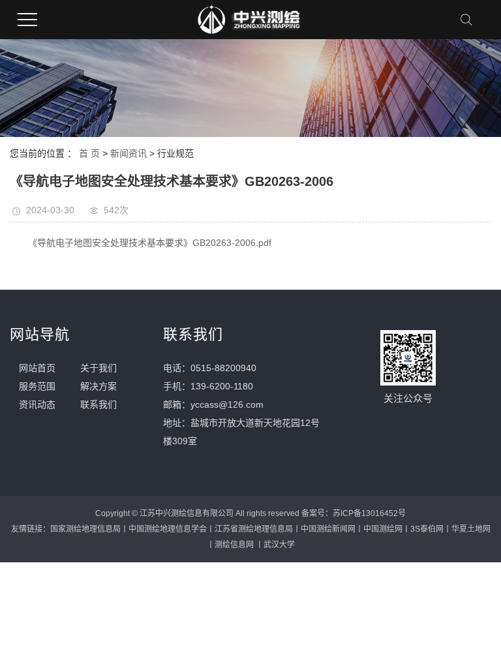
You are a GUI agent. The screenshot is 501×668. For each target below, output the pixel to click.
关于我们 (98, 368)
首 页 (89, 153)
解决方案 (98, 386)
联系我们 (98, 404)
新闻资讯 (128, 153)
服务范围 (37, 386)
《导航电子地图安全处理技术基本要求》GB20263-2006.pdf (149, 242)
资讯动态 (37, 404)
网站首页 (37, 368)
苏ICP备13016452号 (369, 513)
